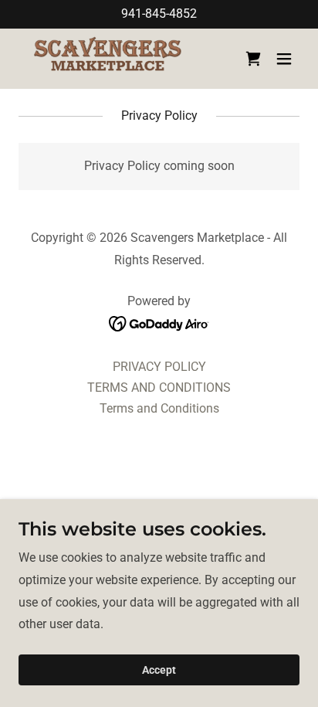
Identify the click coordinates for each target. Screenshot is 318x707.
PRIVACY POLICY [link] (159, 366)
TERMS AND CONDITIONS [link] (159, 387)
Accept (159, 670)
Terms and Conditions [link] (159, 408)
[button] (284, 58)
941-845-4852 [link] (159, 13)
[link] (108, 59)
